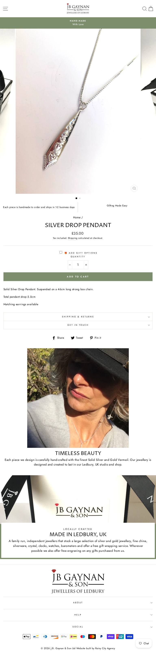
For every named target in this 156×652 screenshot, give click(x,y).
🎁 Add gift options (80, 252)
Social (78, 626)
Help (78, 614)
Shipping (73, 238)
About (78, 602)
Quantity (78, 256)
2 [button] (80, 199)
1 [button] (77, 198)
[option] (78, 111)
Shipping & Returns (78, 316)
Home (76, 217)
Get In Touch (78, 325)
